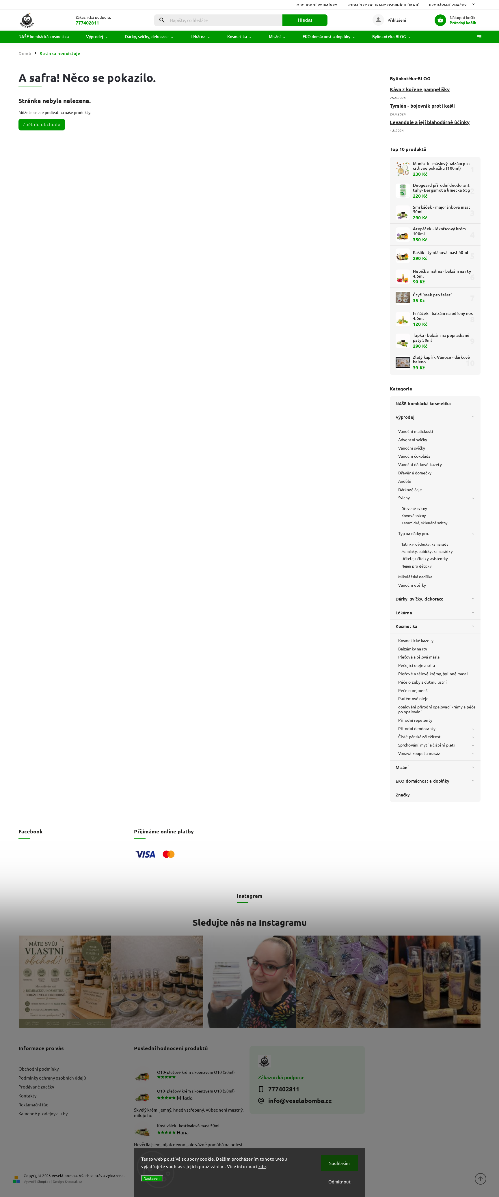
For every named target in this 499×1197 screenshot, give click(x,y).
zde (262, 1166)
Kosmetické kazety (415, 640)
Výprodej (405, 417)
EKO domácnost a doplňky (422, 781)
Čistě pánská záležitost (419, 736)
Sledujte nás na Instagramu (250, 922)
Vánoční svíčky (411, 447)
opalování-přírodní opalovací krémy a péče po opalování (437, 709)
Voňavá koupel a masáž (419, 753)
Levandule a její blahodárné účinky (430, 122)
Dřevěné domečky (415, 472)
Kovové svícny (413, 515)
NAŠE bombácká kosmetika (423, 403)
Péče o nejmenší (413, 690)
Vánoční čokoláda (414, 456)
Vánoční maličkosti (415, 431)
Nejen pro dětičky (416, 566)
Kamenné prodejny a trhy (43, 1113)
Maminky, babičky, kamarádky (427, 551)
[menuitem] (47, 37)
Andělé (405, 481)
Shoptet (43, 1181)
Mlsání (402, 767)
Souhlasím (339, 1163)
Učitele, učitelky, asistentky (424, 558)
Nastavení (152, 1178)
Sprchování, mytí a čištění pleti (426, 744)
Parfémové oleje (413, 698)
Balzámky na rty (412, 648)
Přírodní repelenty (415, 720)
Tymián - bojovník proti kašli (422, 106)
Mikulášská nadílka (415, 576)
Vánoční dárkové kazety (420, 464)
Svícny (404, 497)
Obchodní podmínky (317, 5)
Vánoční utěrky (412, 585)
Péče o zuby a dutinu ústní (422, 681)
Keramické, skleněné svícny (424, 522)
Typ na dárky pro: (413, 533)
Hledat (305, 20)
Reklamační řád (33, 1104)
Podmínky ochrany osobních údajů (383, 5)
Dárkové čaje (410, 489)
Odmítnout (339, 1181)
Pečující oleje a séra (416, 665)
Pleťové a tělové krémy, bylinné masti (433, 673)
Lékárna (404, 613)
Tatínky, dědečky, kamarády (424, 544)
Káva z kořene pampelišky (420, 89)
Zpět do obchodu (42, 124)
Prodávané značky (448, 5)
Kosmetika (406, 626)
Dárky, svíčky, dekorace (420, 599)
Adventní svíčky (412, 439)
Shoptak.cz (73, 1181)
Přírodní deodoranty (416, 728)
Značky (403, 795)
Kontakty (27, 1095)
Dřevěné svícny (414, 508)
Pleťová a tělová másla (419, 656)
